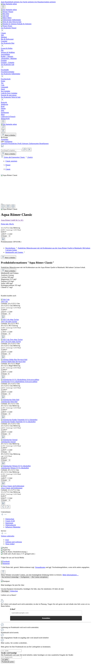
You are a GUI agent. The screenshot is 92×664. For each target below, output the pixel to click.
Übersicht (4, 143)
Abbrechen (14, 591)
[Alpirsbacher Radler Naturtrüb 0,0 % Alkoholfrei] (19, 420)
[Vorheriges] (3, 507)
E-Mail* (12, 609)
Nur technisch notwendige (10, 577)
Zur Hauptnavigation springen (45, 2)
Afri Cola (4, 301)
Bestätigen (5, 591)
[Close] (2, 579)
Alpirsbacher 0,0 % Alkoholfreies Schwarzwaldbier (19, 382)
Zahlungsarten (34, 143)
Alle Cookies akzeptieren (40, 577)
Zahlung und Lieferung (13, 542)
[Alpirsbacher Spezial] (9, 440)
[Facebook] (5, 561)
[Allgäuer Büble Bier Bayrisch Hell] (14, 360)
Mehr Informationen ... (70, 575)
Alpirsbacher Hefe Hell (9, 402)
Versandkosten (40, 567)
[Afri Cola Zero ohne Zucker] (12, 339)
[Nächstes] (8, 507)
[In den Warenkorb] (3, 239)
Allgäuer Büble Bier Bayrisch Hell (13, 362)
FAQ (7, 540)
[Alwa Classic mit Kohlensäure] (12, 486)
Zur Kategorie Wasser (8, 28)
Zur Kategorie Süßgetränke (10, 74)
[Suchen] (3, 127)
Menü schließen (10, 135)
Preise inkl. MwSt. (7, 224)
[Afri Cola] (5, 299)
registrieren (8, 141)
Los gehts (5, 659)
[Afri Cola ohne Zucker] (10, 319)
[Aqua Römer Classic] (9, 175)
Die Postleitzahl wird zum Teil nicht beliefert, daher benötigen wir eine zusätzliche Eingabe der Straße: (37, 654)
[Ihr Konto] (3, 131)
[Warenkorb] (2, 147)
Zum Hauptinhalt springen (10, 2)
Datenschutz (9, 519)
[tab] (15, 252)
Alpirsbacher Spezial (8, 442)
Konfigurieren (25, 577)
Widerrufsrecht (10, 525)
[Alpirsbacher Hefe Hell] (10, 400)
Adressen (25, 143)
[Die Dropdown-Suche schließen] (29, 149)
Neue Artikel (9, 544)
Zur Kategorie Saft (7, 64)
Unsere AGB (10, 521)
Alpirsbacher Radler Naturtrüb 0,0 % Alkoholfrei (18, 422)
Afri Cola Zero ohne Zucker (11, 342)
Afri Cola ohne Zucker (9, 321)
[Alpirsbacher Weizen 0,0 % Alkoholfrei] (16, 466)
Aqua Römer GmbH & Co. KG (12, 220)
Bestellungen (44, 143)
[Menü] (3, 7)
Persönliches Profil (15, 143)
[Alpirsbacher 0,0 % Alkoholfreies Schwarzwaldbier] (20, 380)
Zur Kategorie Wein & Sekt (10, 97)
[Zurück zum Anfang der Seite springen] (3, 572)
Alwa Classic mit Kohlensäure (11, 488)
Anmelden (4, 139)
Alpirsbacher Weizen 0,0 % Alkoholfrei (15, 468)
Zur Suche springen (27, 2)
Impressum (9, 523)
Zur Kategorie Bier (7, 43)
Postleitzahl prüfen (8, 662)
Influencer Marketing (12, 527)
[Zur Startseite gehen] (9, 4)
